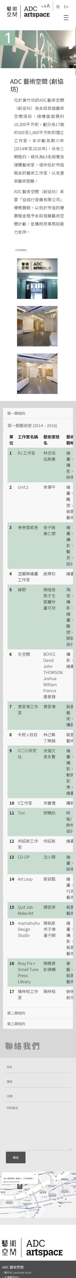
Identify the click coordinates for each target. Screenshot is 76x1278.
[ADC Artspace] (28, 11)
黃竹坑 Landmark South (17, 1272)
